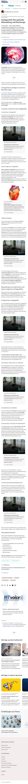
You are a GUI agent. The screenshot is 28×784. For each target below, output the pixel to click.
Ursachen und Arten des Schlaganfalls (11, 42)
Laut (9, 92)
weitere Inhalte (6, 44)
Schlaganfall (16, 577)
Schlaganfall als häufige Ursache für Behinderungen (14, 39)
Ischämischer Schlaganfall (7, 577)
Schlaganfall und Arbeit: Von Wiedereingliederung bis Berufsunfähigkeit (13, 568)
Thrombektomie (5, 580)
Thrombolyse (12, 580)
